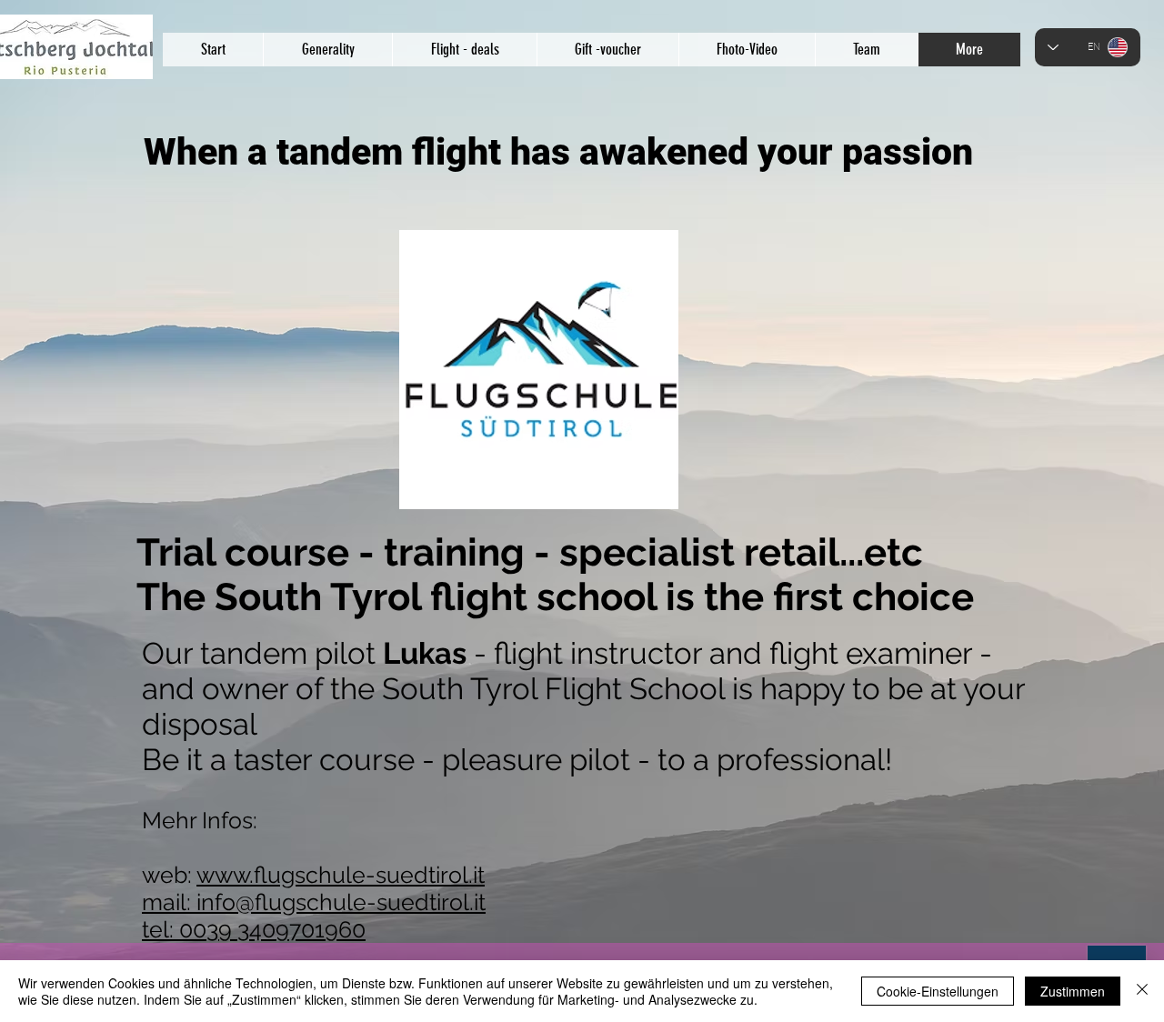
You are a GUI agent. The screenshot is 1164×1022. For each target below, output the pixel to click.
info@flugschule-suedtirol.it (341, 902)
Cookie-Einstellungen (937, 991)
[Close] (1142, 991)
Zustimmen (1072, 991)
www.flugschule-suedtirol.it (340, 874)
